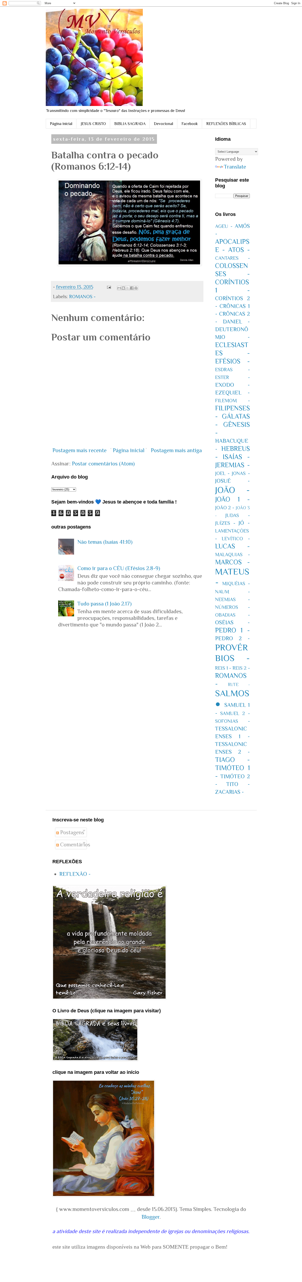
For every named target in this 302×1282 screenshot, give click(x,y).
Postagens (71, 832)
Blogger (150, 1217)
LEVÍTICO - (236, 538)
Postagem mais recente (79, 450)
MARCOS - (232, 562)
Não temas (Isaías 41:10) (104, 542)
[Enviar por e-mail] (119, 288)
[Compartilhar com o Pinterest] (136, 288)
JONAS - (241, 473)
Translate (235, 166)
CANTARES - (232, 258)
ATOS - (239, 250)
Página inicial (61, 123)
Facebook (190, 123)
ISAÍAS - (236, 457)
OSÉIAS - (232, 622)
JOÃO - (232, 490)
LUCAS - (232, 546)
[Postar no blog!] (123, 288)
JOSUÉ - (232, 481)
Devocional (163, 123)
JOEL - (222, 473)
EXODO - (232, 385)
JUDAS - (237, 515)
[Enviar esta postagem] (108, 287)
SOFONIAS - (232, 721)
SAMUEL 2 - (235, 713)
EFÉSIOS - (232, 361)
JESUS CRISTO (93, 123)
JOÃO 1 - (232, 499)
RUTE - (239, 684)
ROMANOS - (82, 296)
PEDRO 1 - (232, 630)
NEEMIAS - (232, 599)
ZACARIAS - (229, 792)
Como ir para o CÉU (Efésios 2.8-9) (118, 568)
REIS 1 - (223, 668)
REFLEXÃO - (75, 874)
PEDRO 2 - (232, 638)
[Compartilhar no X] (127, 288)
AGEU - (223, 226)
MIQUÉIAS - (236, 583)
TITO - (238, 784)
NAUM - (232, 591)
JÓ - (244, 523)
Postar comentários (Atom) (103, 463)
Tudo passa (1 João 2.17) (104, 603)
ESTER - (232, 377)
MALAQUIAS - (232, 554)
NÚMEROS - (232, 607)
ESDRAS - (232, 369)
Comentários (74, 844)
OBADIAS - (232, 615)
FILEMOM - (232, 400)
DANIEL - (236, 321)
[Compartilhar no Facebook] (132, 288)
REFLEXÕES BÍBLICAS (226, 123)
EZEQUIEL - (232, 392)
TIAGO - (232, 759)
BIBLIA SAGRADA (129, 123)
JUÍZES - (225, 523)
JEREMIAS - (232, 465)
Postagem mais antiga (176, 450)
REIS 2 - (241, 668)
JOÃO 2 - (224, 507)
